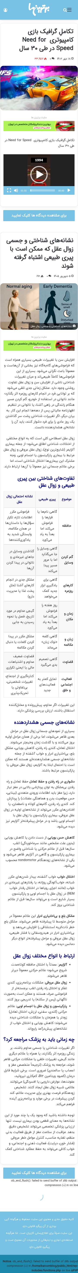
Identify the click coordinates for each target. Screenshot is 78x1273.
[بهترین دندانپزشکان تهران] (39, 126)
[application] (39, 174)
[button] (39, 174)
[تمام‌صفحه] (9, 190)
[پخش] (69, 190)
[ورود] (5, 11)
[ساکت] (16, 190)
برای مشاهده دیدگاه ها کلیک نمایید (39, 215)
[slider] (42, 190)
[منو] (69, 11)
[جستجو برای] (65, 11)
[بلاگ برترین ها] (39, 9)
